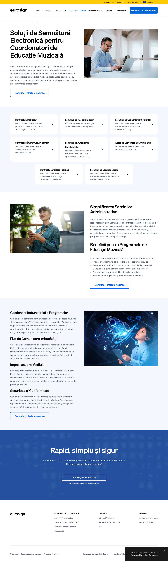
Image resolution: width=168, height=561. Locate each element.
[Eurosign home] (18, 12)
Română (150, 2)
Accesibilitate (133, 2)
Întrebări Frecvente (95, 10)
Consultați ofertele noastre (30, 92)
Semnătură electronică (44, 10)
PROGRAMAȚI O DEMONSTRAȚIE (143, 10)
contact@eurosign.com (148, 518)
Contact (109, 10)
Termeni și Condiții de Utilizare (95, 554)
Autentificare (122, 10)
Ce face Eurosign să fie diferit (66, 522)
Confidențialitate (120, 554)
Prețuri (58, 10)
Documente (59, 531)
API (64, 10)
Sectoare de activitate (77, 10)
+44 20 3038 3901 (118, 2)
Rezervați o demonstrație (109, 522)
